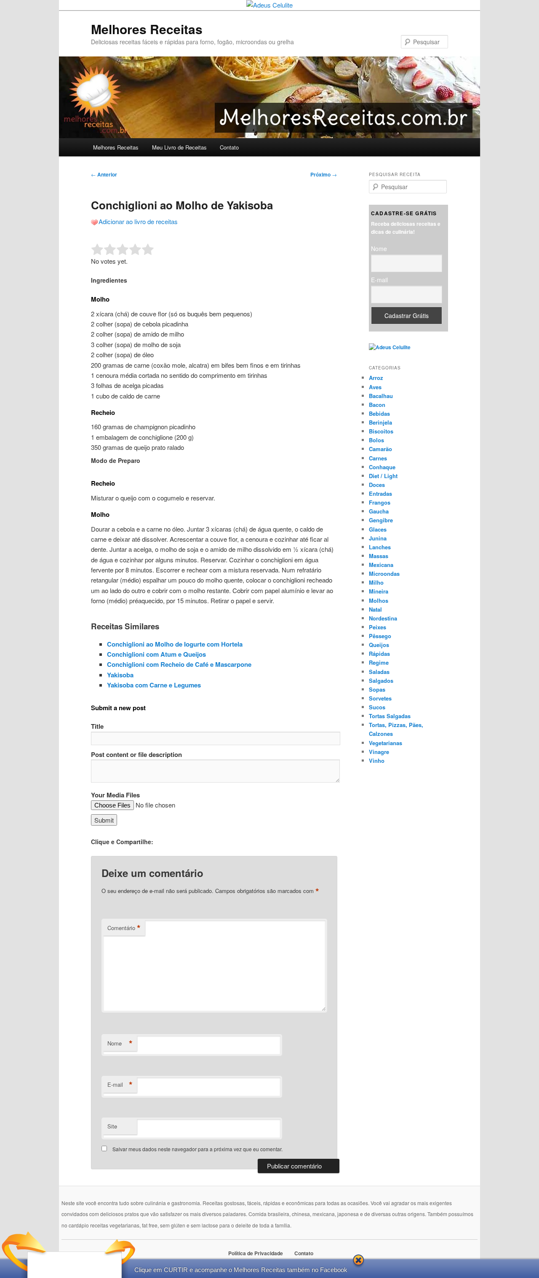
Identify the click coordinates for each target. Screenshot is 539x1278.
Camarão (380, 449)
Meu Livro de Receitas (179, 147)
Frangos (379, 502)
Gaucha (379, 511)
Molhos (378, 600)
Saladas (379, 672)
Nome (120, 1043)
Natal (375, 609)
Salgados (381, 680)
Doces (377, 485)
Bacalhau (381, 396)
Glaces (378, 529)
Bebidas (379, 413)
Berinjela (380, 422)
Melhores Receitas (147, 29)
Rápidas (379, 654)
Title (97, 726)
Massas (378, 556)
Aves (375, 387)
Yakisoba (120, 674)
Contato (229, 147)
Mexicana (381, 565)
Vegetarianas (385, 743)
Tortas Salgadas (390, 716)
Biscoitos (381, 431)
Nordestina (383, 618)
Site (112, 1126)
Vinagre (379, 752)
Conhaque (382, 467)
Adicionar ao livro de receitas (138, 221)
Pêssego (380, 636)
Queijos (379, 645)
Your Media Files (115, 794)
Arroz (376, 378)
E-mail (120, 1084)
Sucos (377, 707)
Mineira (378, 591)
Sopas (377, 689)
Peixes (377, 627)
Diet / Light (383, 476)
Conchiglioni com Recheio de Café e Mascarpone (179, 664)
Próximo (323, 174)
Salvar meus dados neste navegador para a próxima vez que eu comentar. (197, 1148)
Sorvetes (380, 698)
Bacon (377, 405)
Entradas (380, 493)
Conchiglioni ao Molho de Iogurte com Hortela (175, 644)
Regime (379, 662)
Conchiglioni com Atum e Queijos (156, 654)
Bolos (376, 440)
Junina (378, 538)
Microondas (384, 573)
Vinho (376, 761)
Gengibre (381, 520)
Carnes (378, 458)
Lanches (380, 547)
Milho (376, 582)
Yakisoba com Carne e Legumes (154, 685)
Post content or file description (136, 754)
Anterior (104, 174)
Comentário (124, 928)
